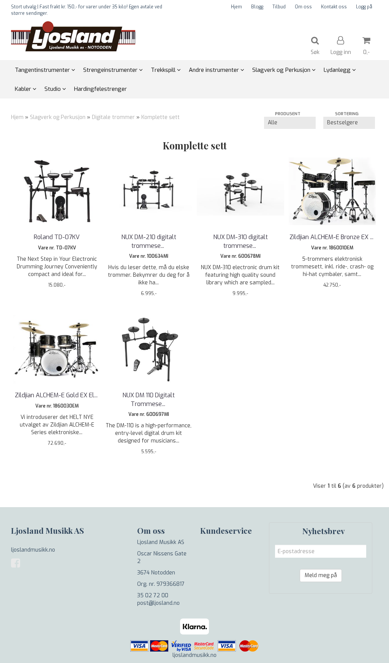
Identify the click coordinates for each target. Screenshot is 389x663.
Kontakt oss (334, 7)
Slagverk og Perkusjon (57, 117)
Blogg (257, 7)
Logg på (364, 7)
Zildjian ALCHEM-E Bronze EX (332, 237)
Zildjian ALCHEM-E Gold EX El (57, 395)
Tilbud (279, 7)
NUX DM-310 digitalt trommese (240, 241)
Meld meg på (321, 575)
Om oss (303, 7)
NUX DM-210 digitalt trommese (148, 241)
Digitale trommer (113, 117)
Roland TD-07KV (57, 237)
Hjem (236, 7)
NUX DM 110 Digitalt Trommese (148, 399)
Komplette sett (160, 117)
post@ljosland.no (158, 603)
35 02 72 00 (152, 595)
